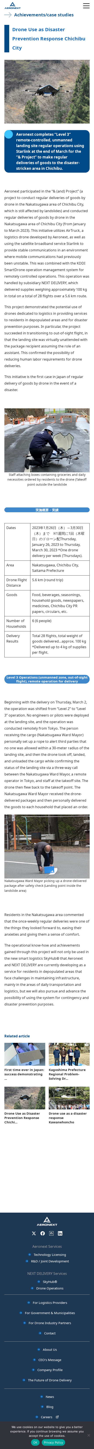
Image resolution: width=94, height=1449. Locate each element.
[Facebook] (42, 1233)
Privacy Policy (53, 1442)
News (50, 1396)
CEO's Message (49, 1360)
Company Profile (50, 1370)
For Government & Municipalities (50, 1313)
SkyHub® (50, 1282)
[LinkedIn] (60, 1233)
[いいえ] (88, 1435)
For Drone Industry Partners (50, 1323)
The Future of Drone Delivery (50, 1380)
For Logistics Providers (50, 1302)
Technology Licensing (50, 1254)
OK (35, 1442)
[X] (34, 1233)
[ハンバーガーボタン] (86, 5)
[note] (51, 1233)
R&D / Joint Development (50, 1261)
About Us (50, 1349)
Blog (49, 1406)
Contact (50, 1333)
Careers (46, 1417)
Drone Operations (49, 1288)
